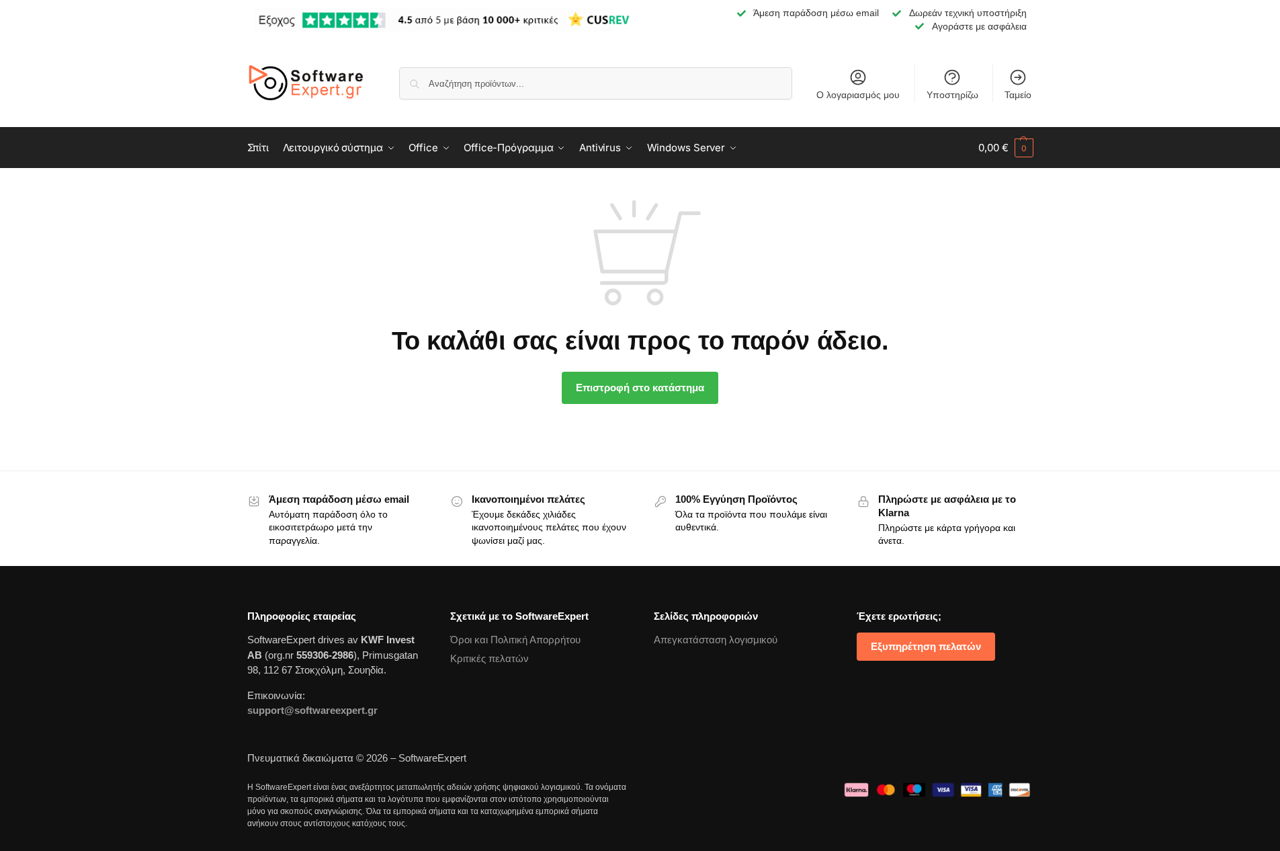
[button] (1005, 148)
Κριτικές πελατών (489, 658)
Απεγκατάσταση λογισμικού (715, 639)
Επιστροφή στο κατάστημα (640, 387)
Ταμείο (1018, 94)
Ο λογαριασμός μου (858, 94)
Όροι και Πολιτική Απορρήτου (515, 639)
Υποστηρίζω (952, 94)
